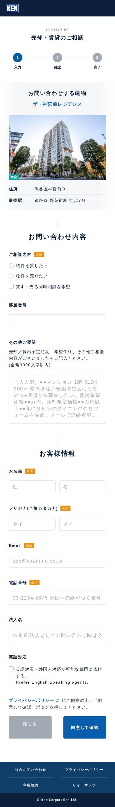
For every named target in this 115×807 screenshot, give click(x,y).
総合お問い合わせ (30, 769)
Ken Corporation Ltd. (12, 8)
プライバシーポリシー (31, 700)
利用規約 (31, 785)
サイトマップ (84, 785)
